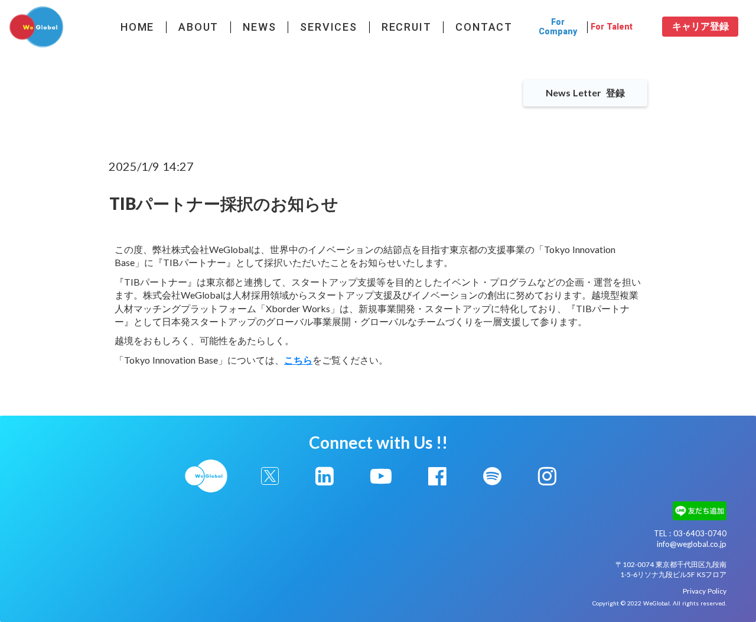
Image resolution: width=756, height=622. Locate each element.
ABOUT (198, 27)
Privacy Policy (704, 591)
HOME (137, 27)
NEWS (259, 27)
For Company (558, 26)
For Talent (612, 26)
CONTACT (484, 27)
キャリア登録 (700, 26)
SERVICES (328, 27)
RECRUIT (407, 27)
